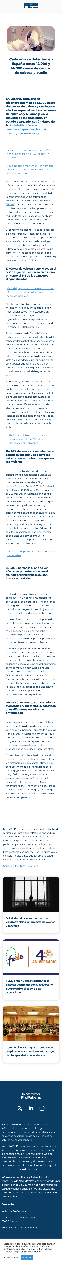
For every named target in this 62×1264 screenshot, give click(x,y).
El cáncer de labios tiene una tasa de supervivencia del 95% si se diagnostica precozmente (28, 439)
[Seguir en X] (20, 1108)
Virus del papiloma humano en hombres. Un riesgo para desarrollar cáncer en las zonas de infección (30, 169)
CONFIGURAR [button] (11, 1257)
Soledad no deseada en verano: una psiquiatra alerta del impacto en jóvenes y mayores (30, 922)
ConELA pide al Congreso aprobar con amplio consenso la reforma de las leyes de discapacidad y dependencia (30, 1051)
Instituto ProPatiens (13, 1146)
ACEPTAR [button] (26, 1257)
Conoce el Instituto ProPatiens (21, 865)
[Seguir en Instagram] (42, 1108)
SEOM (10, 204)
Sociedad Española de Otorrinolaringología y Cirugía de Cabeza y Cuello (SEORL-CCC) (26, 129)
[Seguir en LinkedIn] (31, 1108)
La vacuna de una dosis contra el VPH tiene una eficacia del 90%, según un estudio (28, 154)
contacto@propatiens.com (24, 1227)
